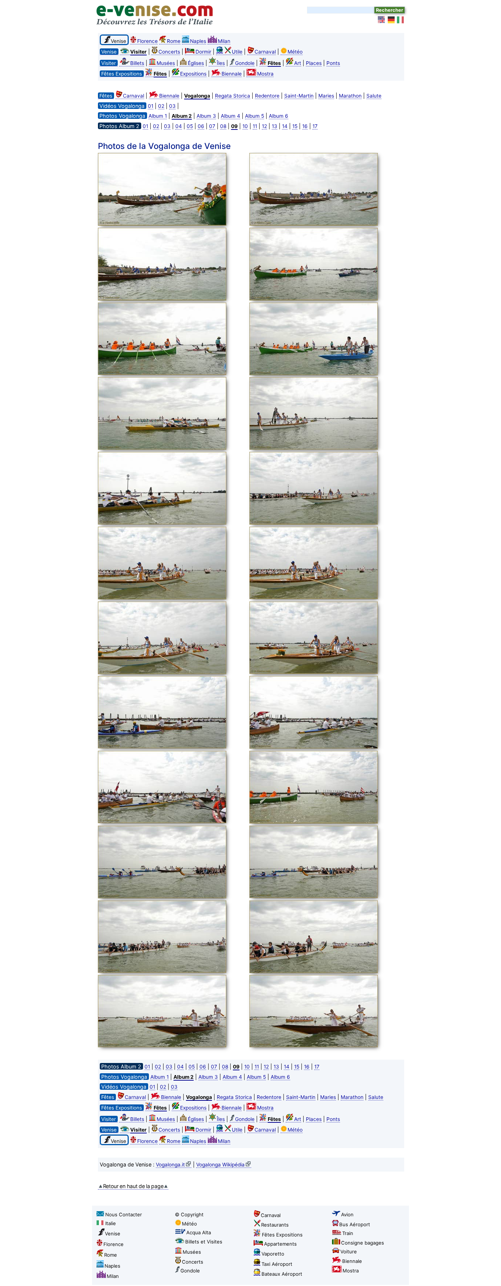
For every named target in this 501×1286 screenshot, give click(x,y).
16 (305, 126)
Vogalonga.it (170, 1165)
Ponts (333, 63)
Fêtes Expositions (282, 1235)
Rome (173, 41)
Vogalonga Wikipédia (220, 1165)
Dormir (203, 52)
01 (150, 106)
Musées (166, 63)
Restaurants (275, 1225)
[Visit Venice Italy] (382, 19)
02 (161, 106)
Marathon (350, 96)
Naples (198, 41)
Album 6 (278, 116)
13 (274, 126)
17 (315, 126)
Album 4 (230, 116)
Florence (147, 41)
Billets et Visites (203, 1242)
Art (297, 63)
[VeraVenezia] (401, 19)
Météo (295, 52)
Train (347, 1233)
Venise (112, 1233)
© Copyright (189, 1214)
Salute (373, 96)
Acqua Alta (198, 1232)
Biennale (232, 74)
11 (255, 126)
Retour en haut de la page (133, 1186)
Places (314, 63)
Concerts (169, 52)
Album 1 (158, 116)
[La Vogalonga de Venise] (171, 190)
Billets (137, 63)
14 (285, 126)
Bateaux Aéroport (282, 1274)
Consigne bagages (362, 1243)
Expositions (193, 74)
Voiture (348, 1251)
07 (212, 126)
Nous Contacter (123, 1214)
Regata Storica (232, 96)
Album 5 (254, 116)
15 (294, 126)
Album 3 (206, 116)
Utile (237, 52)
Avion (347, 1214)
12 (264, 126)
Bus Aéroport (354, 1224)
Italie (110, 1223)
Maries (326, 96)
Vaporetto (273, 1254)
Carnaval (265, 52)
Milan (224, 41)
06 (201, 126)
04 (178, 126)
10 (245, 126)
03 (172, 106)
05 (190, 126)
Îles (221, 63)
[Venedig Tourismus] (391, 19)
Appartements (280, 1244)
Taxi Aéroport (277, 1264)
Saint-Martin (299, 96)
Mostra (265, 74)
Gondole (245, 63)
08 (223, 126)
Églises (196, 63)
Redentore (267, 96)
